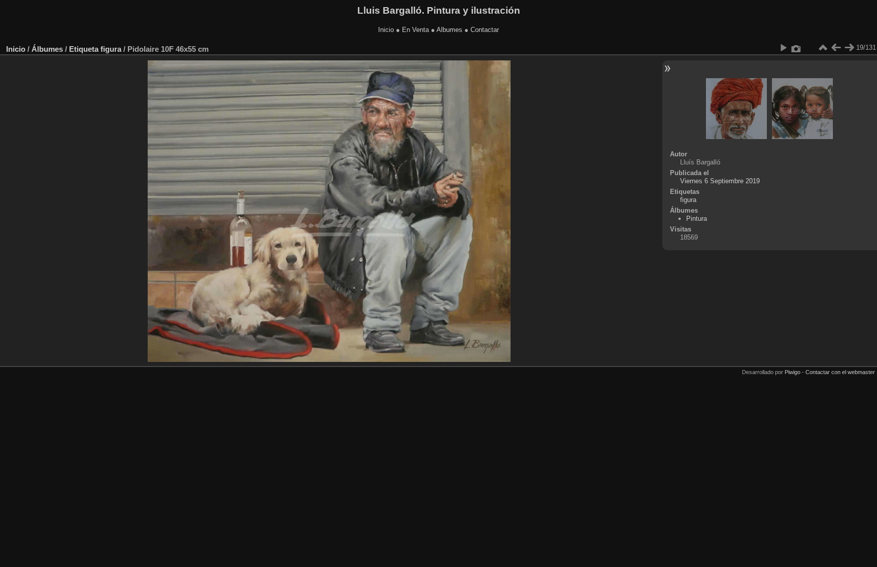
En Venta (415, 30)
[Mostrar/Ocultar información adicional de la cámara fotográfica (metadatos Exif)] (796, 47)
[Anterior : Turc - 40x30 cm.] (835, 47)
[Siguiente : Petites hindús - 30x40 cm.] (849, 47)
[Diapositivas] (822, 47)
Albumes (449, 30)
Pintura (696, 218)
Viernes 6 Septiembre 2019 (720, 181)
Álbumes (47, 49)
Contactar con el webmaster (840, 372)
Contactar (484, 30)
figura (110, 49)
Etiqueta (83, 49)
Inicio (386, 30)
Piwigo (792, 372)
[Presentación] (783, 47)
